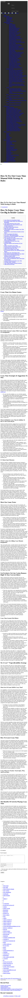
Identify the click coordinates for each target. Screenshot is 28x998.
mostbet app (3, 391)
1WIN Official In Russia (8, 889)
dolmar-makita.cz (8, 928)
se (3, 960)
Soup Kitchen (17, 978)
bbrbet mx (6, 913)
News (4, 942)
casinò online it (7, 924)
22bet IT (5, 899)
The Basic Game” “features (9, 262)
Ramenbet (6, 955)
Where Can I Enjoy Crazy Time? (11, 245)
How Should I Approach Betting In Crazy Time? (14, 253)
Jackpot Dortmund (4, 986)
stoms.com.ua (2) (7, 962)
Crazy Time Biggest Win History (11, 234)
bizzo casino (6, 915)
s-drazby (5, 958)
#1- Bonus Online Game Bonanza (11, 227)
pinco (4, 947)
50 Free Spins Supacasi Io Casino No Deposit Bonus (11, 989)
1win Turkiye (6, 890)
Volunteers (6, 968)
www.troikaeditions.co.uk (9, 970)
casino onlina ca (7, 921)
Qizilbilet (5, 952)
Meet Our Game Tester (9, 228)
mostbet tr (6, 939)
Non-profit (8, 978)
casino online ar (7, 923)
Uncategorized (5, 207)
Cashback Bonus (7, 242)
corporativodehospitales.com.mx (11, 926)
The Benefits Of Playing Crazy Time (11, 241)
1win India (5, 887)
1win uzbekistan (7, 892)
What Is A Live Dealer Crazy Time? (11, 249)
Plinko (4, 949)
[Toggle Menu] (9, 3)
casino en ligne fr (7, 920)
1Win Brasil (5, 886)
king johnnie (6, 934)
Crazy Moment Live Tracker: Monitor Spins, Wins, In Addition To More (13, 239)
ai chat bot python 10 (8, 905)
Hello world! (17, 996)
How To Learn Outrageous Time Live (12, 257)
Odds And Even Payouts (9, 264)
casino (5, 918)
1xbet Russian (6, 895)
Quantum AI (6, 954)
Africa (3, 978)
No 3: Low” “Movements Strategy (11, 235)
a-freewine (6, 903)
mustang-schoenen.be (9, 941)
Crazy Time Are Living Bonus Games (12, 220)
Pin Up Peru (6, 945)
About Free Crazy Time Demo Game (12, 252)
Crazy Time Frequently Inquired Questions (13, 263)
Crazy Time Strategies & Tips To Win (12, 223)
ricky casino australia (8, 957)
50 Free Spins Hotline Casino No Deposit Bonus (11, 990)
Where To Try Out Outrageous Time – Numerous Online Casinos (12, 255)
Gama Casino (6, 931)
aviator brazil (6, 908)
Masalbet (5, 936)
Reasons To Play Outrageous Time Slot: (12, 246)
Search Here (3, 979)
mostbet (2, 311)
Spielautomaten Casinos (5, 987)
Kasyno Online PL (7, 933)
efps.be (5, 929)
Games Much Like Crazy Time (10, 248)
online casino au (7, 944)
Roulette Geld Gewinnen (6, 985)
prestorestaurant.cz (8, 950)
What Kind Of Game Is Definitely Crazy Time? (14, 236)
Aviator (5, 907)
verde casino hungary (8, 966)
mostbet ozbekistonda (9, 937)
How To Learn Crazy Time (9, 237)
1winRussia (5, 894)
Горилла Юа (6, 971)
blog (4, 916)
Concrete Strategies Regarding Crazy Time (13, 260)
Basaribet (5, 911)
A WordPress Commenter (8, 996)
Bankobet (5, 910)
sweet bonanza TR (8, 963)
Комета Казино (6, 973)
